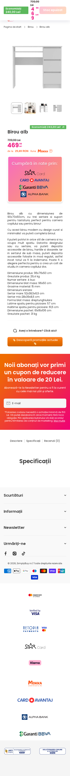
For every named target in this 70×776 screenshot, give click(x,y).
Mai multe (59, 420)
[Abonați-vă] (61, 403)
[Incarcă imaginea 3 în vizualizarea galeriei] (43, 108)
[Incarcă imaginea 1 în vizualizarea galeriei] (17, 108)
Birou (31, 26)
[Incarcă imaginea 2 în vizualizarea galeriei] (30, 108)
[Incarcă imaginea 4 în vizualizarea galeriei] (57, 108)
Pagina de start (12, 26)
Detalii (17, 756)
